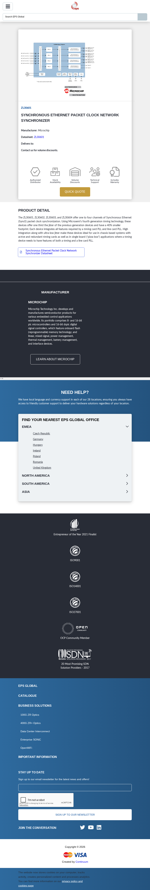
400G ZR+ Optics (30, 723)
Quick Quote (75, 191)
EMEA (26, 427)
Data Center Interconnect (35, 731)
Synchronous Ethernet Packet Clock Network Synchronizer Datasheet (51, 252)
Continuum (82, 861)
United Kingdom (42, 468)
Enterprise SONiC (30, 739)
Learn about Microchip (55, 359)
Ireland (37, 451)
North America (36, 475)
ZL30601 (39, 137)
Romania (38, 462)
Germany (38, 439)
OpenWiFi (26, 747)
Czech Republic (41, 433)
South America (36, 484)
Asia (26, 492)
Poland (37, 456)
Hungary (38, 445)
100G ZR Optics (29, 714)
